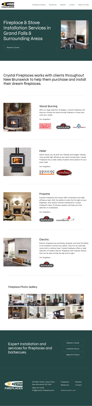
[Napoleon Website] (63, 126)
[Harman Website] (47, 172)
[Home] (14, 385)
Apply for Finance (72, 355)
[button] (17, 300)
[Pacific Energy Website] (45, 126)
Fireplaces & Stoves (39, 5)
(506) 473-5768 (83, 5)
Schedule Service (72, 349)
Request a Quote (13, 47)
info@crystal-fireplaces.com (43, 390)
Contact (72, 5)
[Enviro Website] (64, 172)
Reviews (63, 5)
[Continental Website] (65, 218)
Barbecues (53, 5)
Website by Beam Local (68, 390)
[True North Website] (79, 126)
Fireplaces (65, 382)
